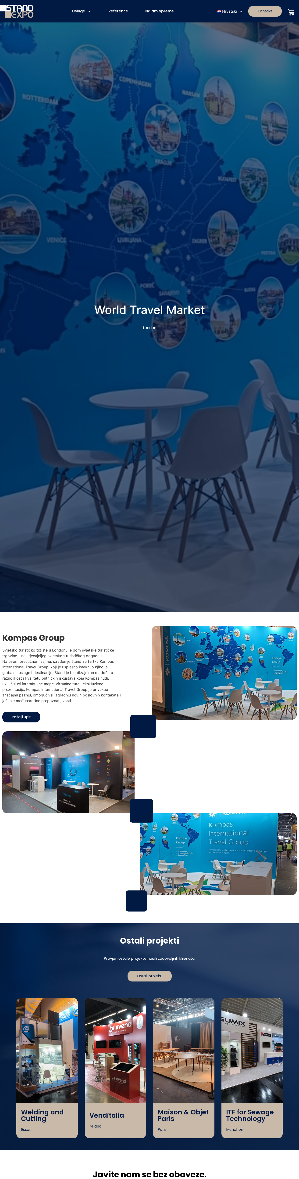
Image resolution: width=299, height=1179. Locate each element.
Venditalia (106, 1115)
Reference (118, 11)
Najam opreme (159, 11)
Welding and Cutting (42, 1115)
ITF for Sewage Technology (250, 1115)
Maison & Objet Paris (183, 1115)
